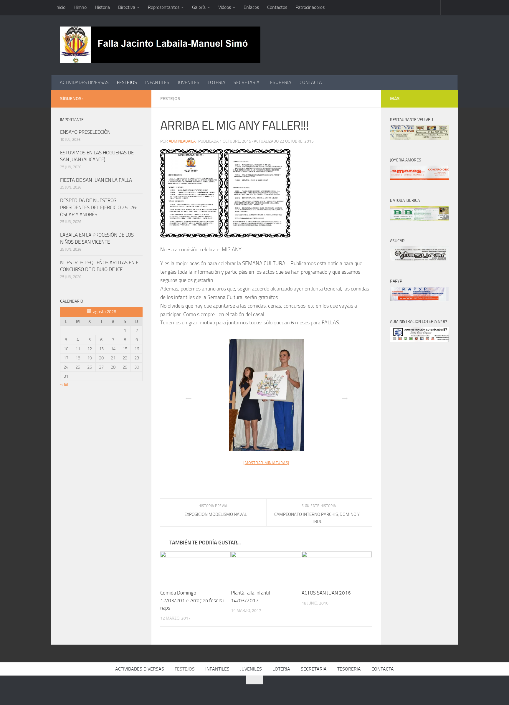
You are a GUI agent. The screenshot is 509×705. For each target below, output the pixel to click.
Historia (102, 7)
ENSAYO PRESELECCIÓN (85, 132)
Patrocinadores (310, 7)
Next (343, 395)
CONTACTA (311, 82)
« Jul (64, 384)
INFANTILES (157, 82)
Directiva (126, 7)
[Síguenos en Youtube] (129, 98)
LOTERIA (216, 82)
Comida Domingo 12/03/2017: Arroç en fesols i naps (192, 600)
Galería (199, 7)
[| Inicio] (160, 45)
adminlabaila (182, 141)
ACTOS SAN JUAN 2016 (326, 593)
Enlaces (251, 7)
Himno (80, 7)
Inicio (60, 7)
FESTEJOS (127, 82)
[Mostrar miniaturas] (266, 462)
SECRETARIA (247, 82)
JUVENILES (188, 82)
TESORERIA (279, 82)
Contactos (277, 7)
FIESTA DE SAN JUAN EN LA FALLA (96, 180)
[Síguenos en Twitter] (120, 98)
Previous (187, 395)
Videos (224, 7)
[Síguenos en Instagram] (139, 98)
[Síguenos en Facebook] (110, 98)
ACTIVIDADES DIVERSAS (84, 82)
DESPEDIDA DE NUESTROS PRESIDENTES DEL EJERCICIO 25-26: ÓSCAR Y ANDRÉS (98, 207)
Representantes (163, 7)
